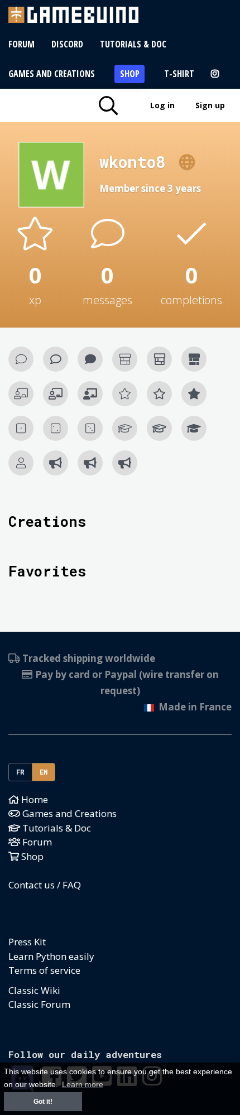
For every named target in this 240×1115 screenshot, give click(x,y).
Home (33, 799)
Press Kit (27, 941)
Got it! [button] (42, 1102)
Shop (130, 74)
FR (20, 771)
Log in (162, 105)
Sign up (210, 105)
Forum (21, 44)
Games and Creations (51, 74)
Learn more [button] (82, 1084)
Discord (67, 44)
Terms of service (44, 970)
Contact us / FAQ (44, 884)
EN (44, 771)
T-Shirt (179, 74)
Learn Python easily (51, 956)
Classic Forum (39, 1004)
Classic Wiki (34, 990)
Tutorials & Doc (133, 44)
